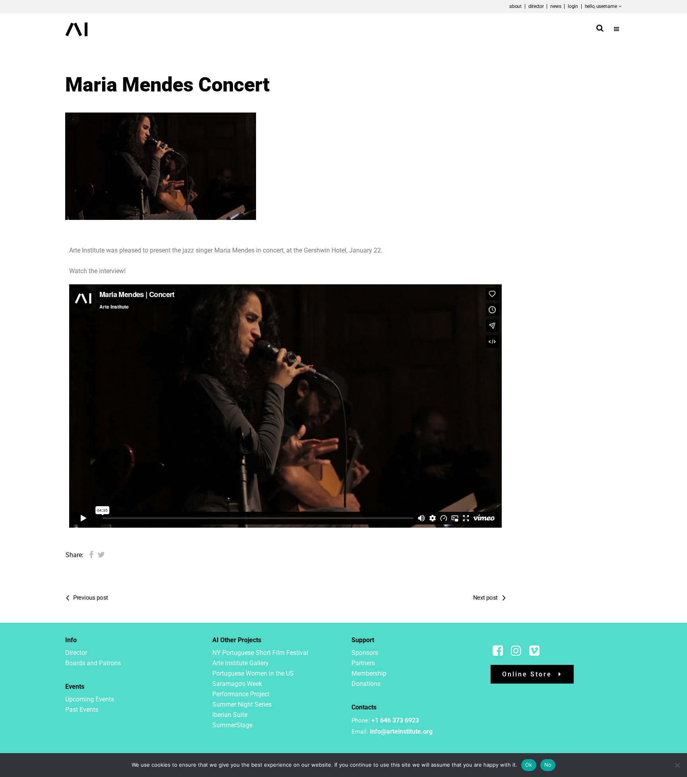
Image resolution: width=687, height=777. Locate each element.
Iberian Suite (229, 715)
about (515, 6)
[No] (677, 765)
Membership (368, 673)
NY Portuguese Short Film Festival (260, 653)
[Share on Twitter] (101, 554)
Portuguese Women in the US (253, 673)
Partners (363, 663)
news (555, 6)
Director (76, 653)
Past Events (81, 709)
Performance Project (241, 694)
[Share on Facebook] (91, 554)
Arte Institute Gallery (240, 663)
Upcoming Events (89, 699)
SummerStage (232, 725)
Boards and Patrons (93, 663)
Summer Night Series (242, 704)
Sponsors (364, 653)
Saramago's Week (237, 684)
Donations (365, 684)
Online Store (527, 674)
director (536, 6)
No (548, 764)
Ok (528, 764)
